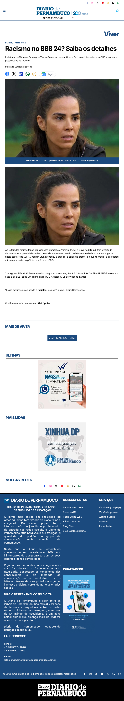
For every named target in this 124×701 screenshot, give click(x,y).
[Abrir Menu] (4, 11)
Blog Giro (68, 526)
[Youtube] (103, 3)
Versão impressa (108, 512)
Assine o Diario (107, 516)
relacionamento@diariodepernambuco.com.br (30, 660)
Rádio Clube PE (71, 521)
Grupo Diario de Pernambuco (28, 673)
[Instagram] (92, 3)
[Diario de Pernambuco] (62, 11)
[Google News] (113, 3)
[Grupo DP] (62, 690)
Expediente (105, 526)
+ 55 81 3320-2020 (15, 647)
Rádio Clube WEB (72, 516)
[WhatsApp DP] (118, 3)
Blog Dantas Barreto (74, 531)
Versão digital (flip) (110, 507)
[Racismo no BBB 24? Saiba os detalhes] (7, 73)
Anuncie (103, 521)
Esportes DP (69, 512)
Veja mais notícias (62, 337)
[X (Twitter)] (97, 3)
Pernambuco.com (73, 507)
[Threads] (108, 3)
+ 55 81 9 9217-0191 (15, 650)
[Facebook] (89, 3)
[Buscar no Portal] (117, 11)
